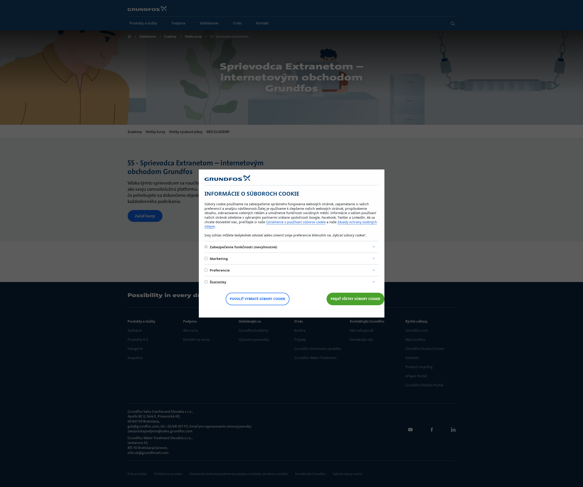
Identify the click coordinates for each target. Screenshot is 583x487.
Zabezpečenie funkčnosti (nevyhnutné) (243, 247)
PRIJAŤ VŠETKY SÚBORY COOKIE (355, 299)
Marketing (219, 258)
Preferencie (220, 270)
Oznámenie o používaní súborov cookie (296, 222)
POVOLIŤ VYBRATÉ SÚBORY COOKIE (257, 299)
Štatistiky (218, 282)
